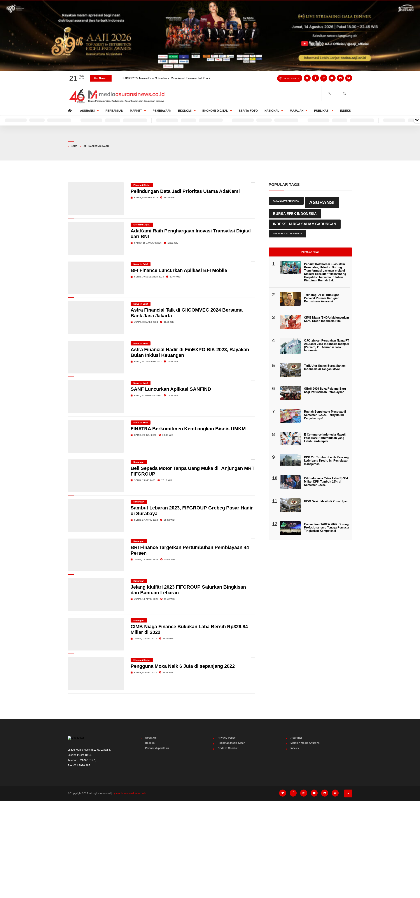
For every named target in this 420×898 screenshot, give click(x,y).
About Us (151, 737)
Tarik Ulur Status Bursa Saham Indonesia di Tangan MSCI (325, 367)
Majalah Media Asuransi (305, 743)
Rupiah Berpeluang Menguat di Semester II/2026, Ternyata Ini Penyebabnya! (325, 415)
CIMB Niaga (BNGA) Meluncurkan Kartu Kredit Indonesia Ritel (326, 319)
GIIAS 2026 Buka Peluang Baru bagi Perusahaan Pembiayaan (325, 390)
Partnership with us (157, 748)
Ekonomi (185, 110)
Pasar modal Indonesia (287, 233)
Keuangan (138, 462)
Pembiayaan (162, 110)
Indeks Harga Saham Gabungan (304, 224)
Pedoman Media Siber (231, 743)
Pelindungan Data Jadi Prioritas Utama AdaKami (185, 191)
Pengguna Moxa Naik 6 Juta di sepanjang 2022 (183, 666)
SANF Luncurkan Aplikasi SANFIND (171, 389)
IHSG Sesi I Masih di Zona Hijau (326, 501)
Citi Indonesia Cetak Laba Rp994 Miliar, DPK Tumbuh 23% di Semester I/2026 (326, 481)
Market (136, 110)
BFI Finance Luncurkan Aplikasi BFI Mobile (179, 270)
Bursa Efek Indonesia (295, 214)
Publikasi (321, 110)
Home (70, 109)
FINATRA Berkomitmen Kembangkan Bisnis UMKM (188, 428)
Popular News (310, 252)
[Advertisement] (210, 837)
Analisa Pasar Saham (286, 201)
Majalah (296, 110)
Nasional (271, 110)
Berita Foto (248, 110)
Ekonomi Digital (215, 110)
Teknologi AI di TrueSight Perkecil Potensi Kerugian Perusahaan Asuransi (321, 298)
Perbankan (114, 110)
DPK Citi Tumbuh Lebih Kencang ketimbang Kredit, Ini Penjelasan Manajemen (326, 461)
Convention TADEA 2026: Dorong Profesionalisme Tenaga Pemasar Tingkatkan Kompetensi (326, 527)
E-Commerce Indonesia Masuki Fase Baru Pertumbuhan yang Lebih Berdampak (325, 438)
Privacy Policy (227, 737)
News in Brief (140, 264)
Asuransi (87, 110)
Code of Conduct (228, 748)
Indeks (345, 110)
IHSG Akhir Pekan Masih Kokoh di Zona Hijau (149, 78)
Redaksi (150, 743)
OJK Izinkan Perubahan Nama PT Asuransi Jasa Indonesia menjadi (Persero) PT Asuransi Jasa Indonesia (326, 345)
